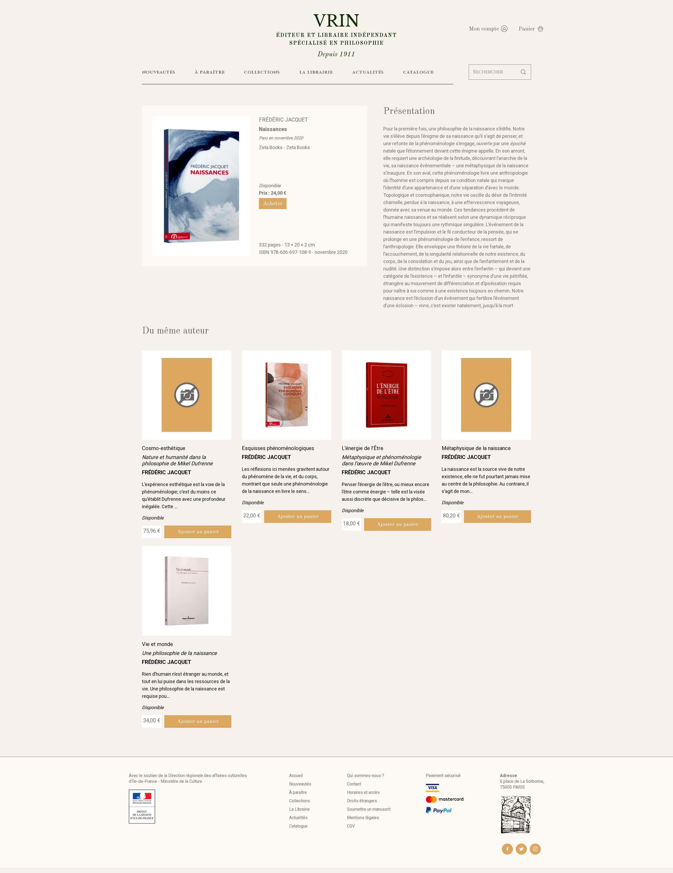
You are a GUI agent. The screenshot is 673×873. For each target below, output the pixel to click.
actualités (368, 72)
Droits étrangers (362, 800)
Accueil (296, 775)
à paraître (210, 72)
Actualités (298, 817)
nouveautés (158, 72)
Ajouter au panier (198, 531)
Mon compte (484, 29)
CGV (351, 826)
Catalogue (298, 826)
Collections (299, 800)
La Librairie (299, 809)
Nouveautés (300, 783)
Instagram (535, 849)
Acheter (273, 203)
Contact (354, 783)
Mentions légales (363, 817)
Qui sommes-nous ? (365, 775)
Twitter (521, 849)
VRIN (336, 34)
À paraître (298, 792)
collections (262, 72)
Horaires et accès (363, 792)
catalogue (418, 72)
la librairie (316, 72)
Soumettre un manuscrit (368, 809)
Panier (526, 29)
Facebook (507, 849)
